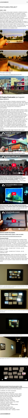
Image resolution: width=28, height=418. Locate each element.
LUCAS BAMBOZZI (4, 2)
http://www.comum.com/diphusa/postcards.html (11, 236)
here (10, 72)
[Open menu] (27, 2)
